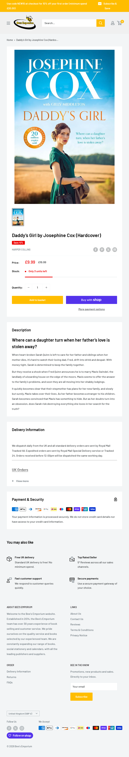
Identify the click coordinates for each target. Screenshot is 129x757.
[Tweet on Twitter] (108, 249)
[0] (119, 23)
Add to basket (37, 299)
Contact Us (76, 618)
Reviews (75, 624)
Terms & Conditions (82, 629)
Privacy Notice (78, 635)
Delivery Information (19, 671)
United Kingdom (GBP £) (20, 713)
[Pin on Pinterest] (102, 249)
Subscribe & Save (110, 6)
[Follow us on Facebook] (9, 728)
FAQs (10, 682)
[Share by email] (114, 249)
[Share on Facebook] (95, 249)
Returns (11, 676)
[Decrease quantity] (28, 287)
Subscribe (81, 696)
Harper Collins (21, 249)
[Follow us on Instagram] (21, 728)
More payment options (91, 309)
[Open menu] (8, 23)
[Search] (100, 23)
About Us (75, 613)
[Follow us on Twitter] (15, 728)
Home (10, 39)
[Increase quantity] (46, 287)
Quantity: (17, 287)
